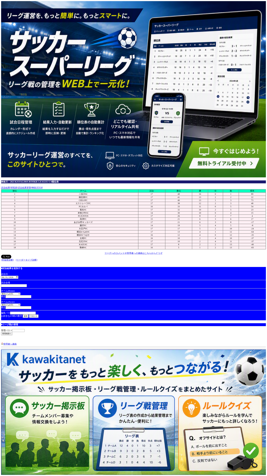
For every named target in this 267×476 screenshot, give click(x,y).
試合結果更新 (24, 187)
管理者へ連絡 (10, 344)
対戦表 (14, 187)
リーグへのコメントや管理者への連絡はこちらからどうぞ (133, 253)
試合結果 (5, 187)
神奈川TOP (37, 187)
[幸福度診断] (7, 260)
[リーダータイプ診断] (26, 260)
